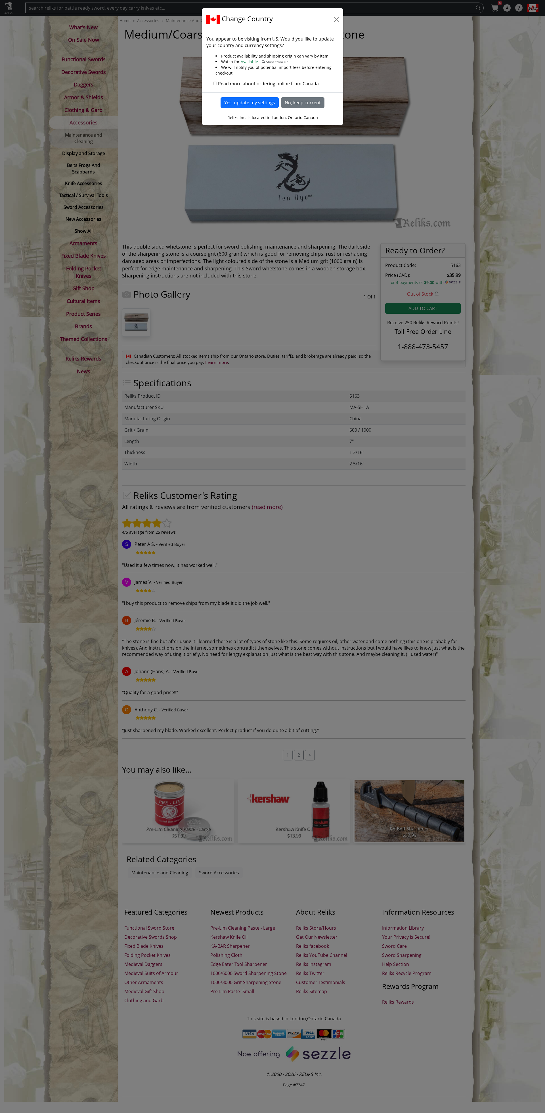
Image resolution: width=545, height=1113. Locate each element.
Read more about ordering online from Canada (268, 83)
